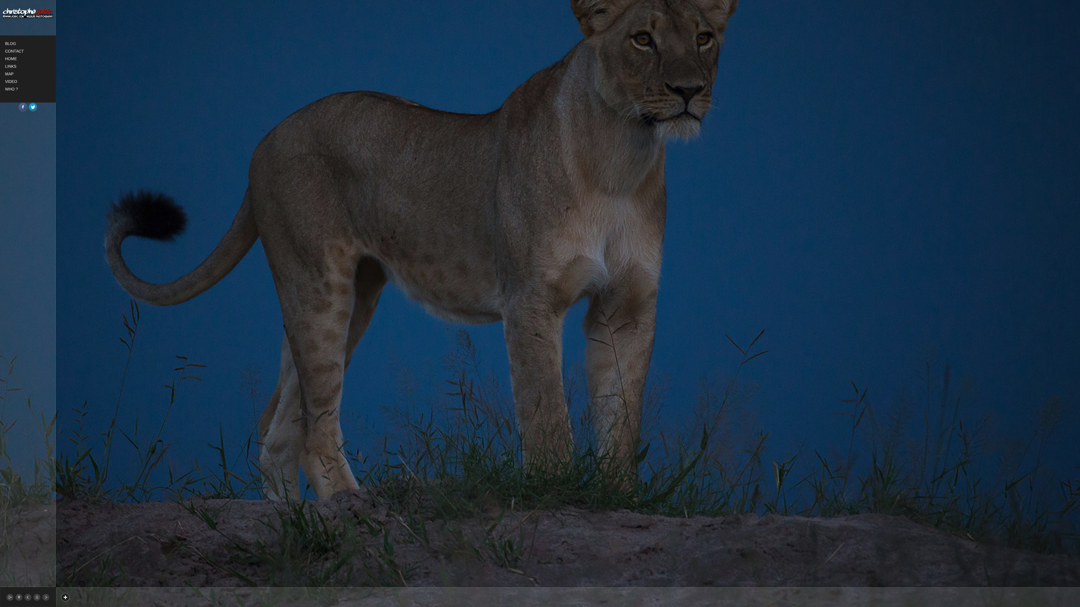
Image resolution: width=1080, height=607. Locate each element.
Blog (10, 43)
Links (10, 66)
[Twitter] (32, 107)
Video (11, 81)
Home (11, 58)
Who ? (11, 89)
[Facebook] (23, 107)
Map (9, 74)
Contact (14, 51)
